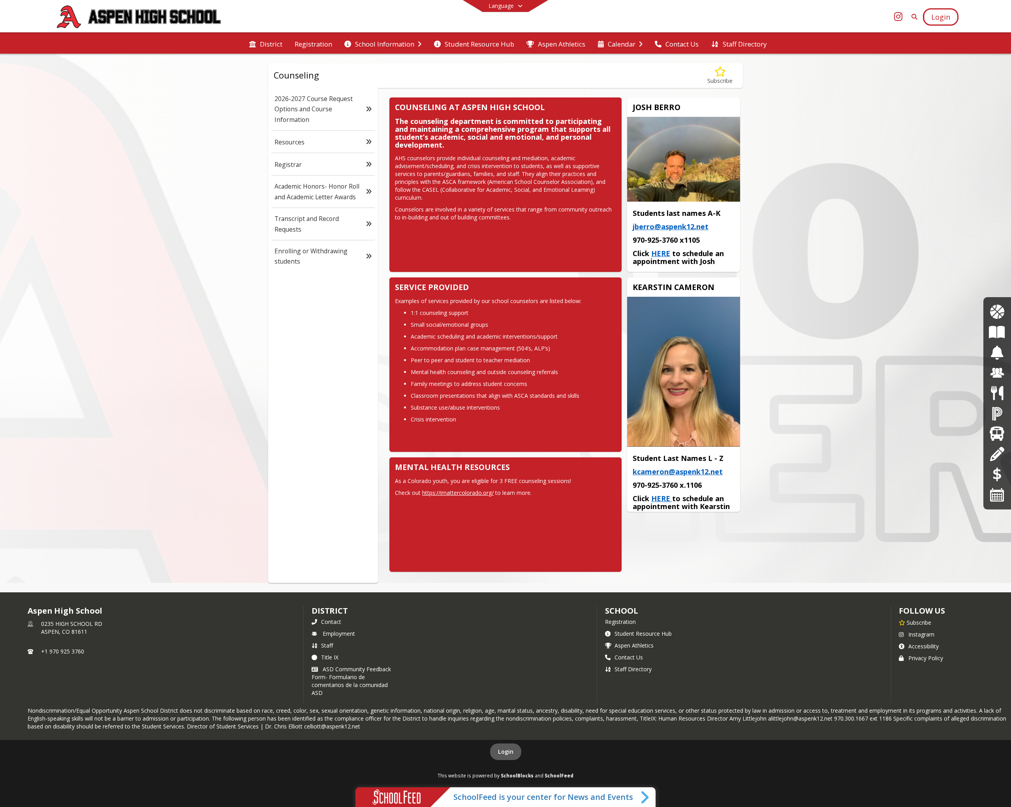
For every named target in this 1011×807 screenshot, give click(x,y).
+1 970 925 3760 (62, 651)
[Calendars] (997, 494)
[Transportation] (997, 434)
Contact (331, 621)
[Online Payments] (997, 474)
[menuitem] (265, 43)
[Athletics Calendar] (997, 312)
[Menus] (997, 393)
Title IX (329, 657)
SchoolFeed (559, 775)
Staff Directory (633, 669)
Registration (620, 621)
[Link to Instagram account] (898, 18)
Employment (339, 633)
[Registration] (997, 454)
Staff (327, 645)
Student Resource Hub (643, 633)
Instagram (921, 634)
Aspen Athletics (634, 645)
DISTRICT (330, 610)
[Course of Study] (997, 332)
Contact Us (628, 657)
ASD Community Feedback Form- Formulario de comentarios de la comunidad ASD (351, 681)
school (621, 610)
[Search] (912, 17)
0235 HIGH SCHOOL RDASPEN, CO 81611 (71, 627)
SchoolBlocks (517, 775)
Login (505, 751)
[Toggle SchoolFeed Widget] (645, 797)
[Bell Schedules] (997, 352)
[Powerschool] (997, 413)
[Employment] (997, 373)
